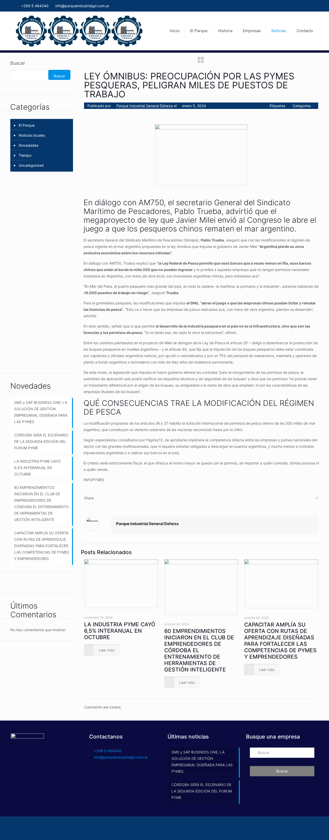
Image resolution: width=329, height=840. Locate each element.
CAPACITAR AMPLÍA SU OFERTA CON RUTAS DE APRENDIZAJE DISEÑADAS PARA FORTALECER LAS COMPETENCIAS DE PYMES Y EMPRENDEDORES (280, 640)
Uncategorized (31, 165)
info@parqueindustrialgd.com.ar (82, 6)
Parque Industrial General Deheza (144, 106)
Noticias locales (32, 135)
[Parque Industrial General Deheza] (79, 31)
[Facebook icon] (311, 5)
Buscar (17, 63)
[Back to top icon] (312, 827)
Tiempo (25, 155)
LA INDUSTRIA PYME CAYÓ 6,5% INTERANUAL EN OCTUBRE (119, 630)
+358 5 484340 (34, 6)
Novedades (28, 145)
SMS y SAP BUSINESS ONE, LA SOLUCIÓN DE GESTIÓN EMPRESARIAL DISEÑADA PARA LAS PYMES (40, 412)
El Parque (27, 125)
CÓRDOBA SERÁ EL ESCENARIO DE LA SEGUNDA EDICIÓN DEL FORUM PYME (41, 441)
